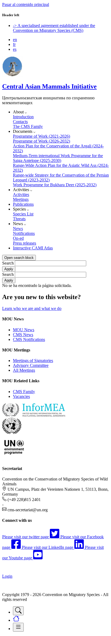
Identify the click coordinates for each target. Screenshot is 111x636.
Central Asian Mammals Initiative (49, 86)
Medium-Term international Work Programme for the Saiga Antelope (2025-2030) (58, 158)
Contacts (20, 121)
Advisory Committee (30, 365)
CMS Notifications (29, 339)
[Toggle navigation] (18, 610)
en (15, 39)
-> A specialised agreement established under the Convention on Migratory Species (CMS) (54, 28)
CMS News (23, 334)
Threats (19, 218)
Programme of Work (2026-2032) (41, 141)
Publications (23, 204)
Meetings (21, 199)
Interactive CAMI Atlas (33, 248)
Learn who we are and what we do (31, 308)
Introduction (23, 116)
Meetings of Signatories (33, 360)
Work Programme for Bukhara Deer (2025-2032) (54, 184)
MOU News (23, 329)
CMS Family (24, 391)
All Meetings (24, 370)
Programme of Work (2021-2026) (41, 136)
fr (14, 44)
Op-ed (18, 238)
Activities (21, 194)
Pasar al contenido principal (25, 4)
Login (7, 576)
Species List (23, 214)
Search (8, 263)
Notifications (24, 233)
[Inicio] (12, 75)
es (14, 49)
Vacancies (21, 396)
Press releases (24, 243)
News (18, 228)
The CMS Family (28, 126)
